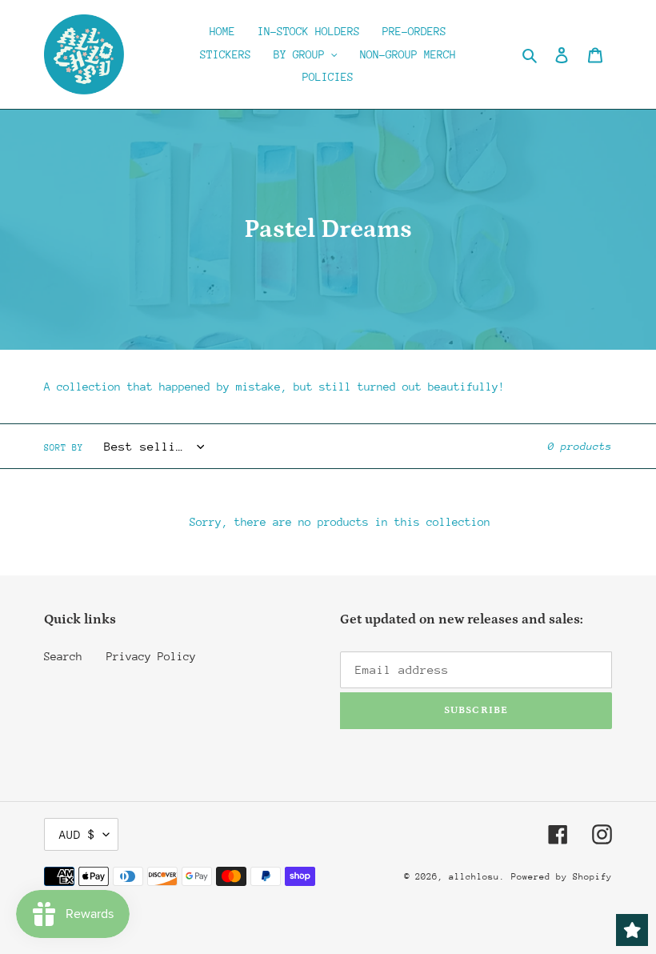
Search (63, 656)
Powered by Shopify (561, 877)
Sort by (63, 448)
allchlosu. (477, 877)
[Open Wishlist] (632, 930)
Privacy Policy (151, 656)
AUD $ (77, 834)
